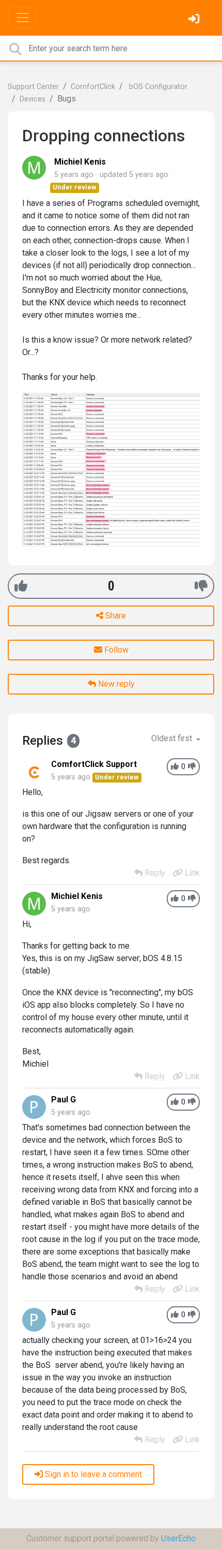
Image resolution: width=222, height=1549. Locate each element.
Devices (32, 99)
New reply (115, 684)
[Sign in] (195, 20)
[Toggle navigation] (22, 17)
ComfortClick (93, 86)
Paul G (63, 1099)
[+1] (20, 586)
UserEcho (178, 1538)
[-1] (201, 586)
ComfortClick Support (94, 764)
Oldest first (172, 738)
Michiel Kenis (80, 162)
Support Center (33, 86)
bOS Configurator (157, 86)
